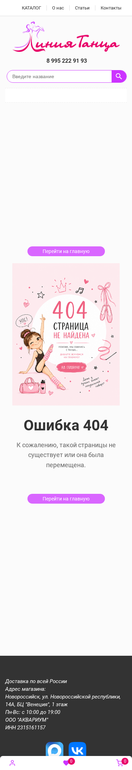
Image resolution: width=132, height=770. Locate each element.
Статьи (82, 8)
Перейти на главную (66, 251)
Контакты (111, 8)
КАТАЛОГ (31, 8)
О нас (58, 8)
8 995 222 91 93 (66, 60)
